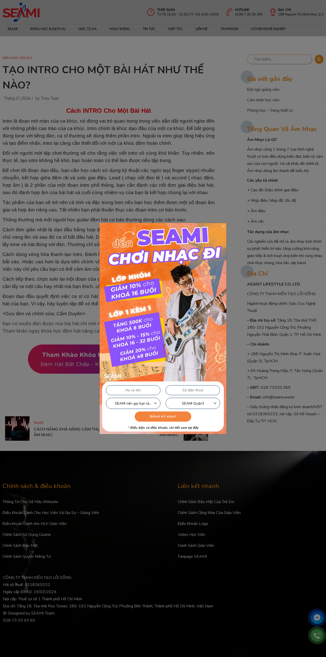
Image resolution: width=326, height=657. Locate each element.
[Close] (223, 226)
